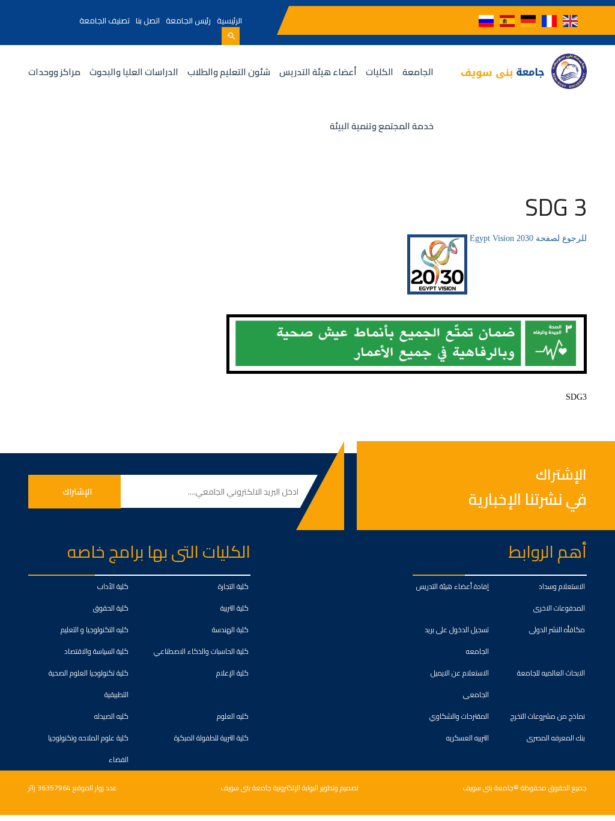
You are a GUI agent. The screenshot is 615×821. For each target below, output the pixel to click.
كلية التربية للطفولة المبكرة (211, 738)
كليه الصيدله (111, 716)
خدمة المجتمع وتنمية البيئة (382, 126)
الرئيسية (229, 20)
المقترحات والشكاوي (459, 716)
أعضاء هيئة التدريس (318, 72)
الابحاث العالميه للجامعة (551, 673)
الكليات (379, 72)
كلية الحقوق (111, 608)
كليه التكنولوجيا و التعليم (95, 629)
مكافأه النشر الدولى (557, 629)
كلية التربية (234, 608)
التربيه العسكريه (467, 738)
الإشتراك (561, 475)
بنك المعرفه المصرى (556, 738)
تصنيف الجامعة (104, 20)
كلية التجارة (233, 586)
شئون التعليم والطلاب (228, 72)
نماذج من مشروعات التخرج (547, 716)
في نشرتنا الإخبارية (527, 499)
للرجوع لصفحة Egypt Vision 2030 (527, 238)
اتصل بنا (148, 20)
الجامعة (418, 72)
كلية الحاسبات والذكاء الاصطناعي (201, 651)
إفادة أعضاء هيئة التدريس (452, 586)
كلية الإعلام (232, 673)
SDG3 (576, 396)
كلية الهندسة (230, 629)
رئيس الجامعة (188, 20)
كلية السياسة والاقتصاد (96, 651)
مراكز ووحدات (54, 72)
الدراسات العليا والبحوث (133, 72)
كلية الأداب (113, 586)
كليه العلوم (233, 716)
